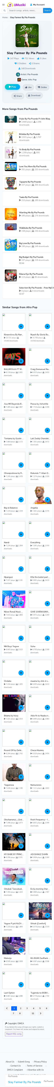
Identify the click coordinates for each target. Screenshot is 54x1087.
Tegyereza (9, 785)
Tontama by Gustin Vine (14, 438)
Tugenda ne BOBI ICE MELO (40, 992)
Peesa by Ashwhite (39, 404)
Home (5, 17)
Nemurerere (36, 785)
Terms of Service (34, 1065)
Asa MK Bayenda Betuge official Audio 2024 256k (14, 404)
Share (19, 96)
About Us (10, 1061)
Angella (34, 507)
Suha (33, 646)
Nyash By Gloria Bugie (40, 334)
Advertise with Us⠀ (36, 1069)
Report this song (13, 1033)
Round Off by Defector (14, 750)
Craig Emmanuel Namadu (40, 369)
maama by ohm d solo (40, 681)
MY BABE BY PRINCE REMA (14, 854)
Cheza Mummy (37, 750)
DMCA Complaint (15, 1069)
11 (33, 1013)
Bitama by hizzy (11, 715)
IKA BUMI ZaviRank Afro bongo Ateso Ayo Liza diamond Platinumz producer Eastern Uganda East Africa (40, 958)
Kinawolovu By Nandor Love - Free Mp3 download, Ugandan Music (14, 334)
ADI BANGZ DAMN (39, 854)
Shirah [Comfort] (38, 923)
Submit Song (24, 1061)
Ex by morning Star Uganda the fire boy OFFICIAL (40, 889)
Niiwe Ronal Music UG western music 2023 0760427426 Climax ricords (14, 611)
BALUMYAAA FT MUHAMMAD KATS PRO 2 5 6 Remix (14, 369)
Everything (35, 542)
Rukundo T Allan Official (40, 473)
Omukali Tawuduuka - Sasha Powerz (14, 889)
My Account (39, 4)
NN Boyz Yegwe (11, 646)
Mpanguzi (8, 577)
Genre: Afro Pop (29, 79)
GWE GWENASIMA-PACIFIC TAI (40, 611)
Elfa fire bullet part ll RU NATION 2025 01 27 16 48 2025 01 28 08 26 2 (40, 577)
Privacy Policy (40, 1061)
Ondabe (7, 681)
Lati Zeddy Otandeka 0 (40, 438)
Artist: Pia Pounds (29, 74)
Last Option (9, 992)
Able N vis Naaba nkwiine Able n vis (40, 715)
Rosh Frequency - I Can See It (40, 819)
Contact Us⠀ (16, 1065)
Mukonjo (8, 958)
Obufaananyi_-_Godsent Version (14, 819)
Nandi (6, 542)
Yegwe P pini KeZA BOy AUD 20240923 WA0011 (14, 923)
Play (13, 86)
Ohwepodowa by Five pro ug (14, 473)
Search (47, 10)
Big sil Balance (11, 507)
